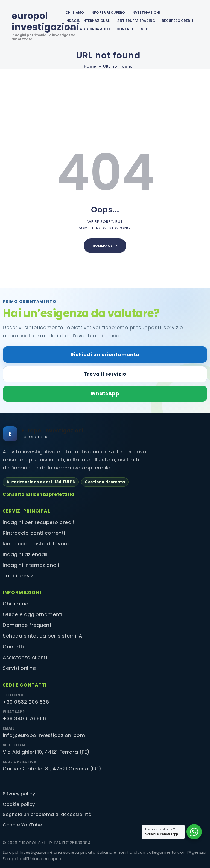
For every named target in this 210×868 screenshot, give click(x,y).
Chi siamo (16, 603)
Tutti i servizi (19, 575)
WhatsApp (105, 393)
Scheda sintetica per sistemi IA (42, 635)
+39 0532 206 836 (26, 701)
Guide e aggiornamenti (87, 29)
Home (90, 66)
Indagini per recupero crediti (39, 522)
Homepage (103, 245)
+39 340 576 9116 (24, 718)
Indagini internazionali (31, 565)
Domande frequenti (28, 625)
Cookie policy (19, 804)
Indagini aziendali (25, 554)
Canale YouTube (22, 825)
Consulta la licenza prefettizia (38, 494)
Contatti (13, 646)
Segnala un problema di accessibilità (47, 814)
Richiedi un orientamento (105, 354)
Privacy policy (19, 794)
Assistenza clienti (25, 657)
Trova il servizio (105, 374)
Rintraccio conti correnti (34, 533)
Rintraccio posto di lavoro (36, 543)
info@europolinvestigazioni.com (44, 735)
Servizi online (19, 668)
